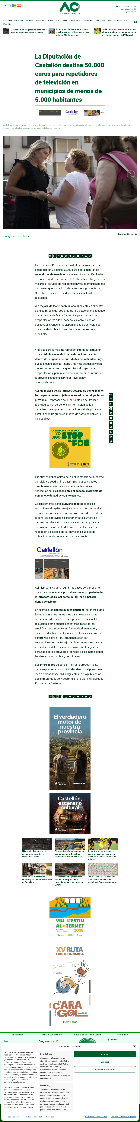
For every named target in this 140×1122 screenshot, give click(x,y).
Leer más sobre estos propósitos (123, 1117)
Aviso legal (50, 1117)
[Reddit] (86, 256)
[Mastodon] (74, 256)
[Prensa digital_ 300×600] (70, 985)
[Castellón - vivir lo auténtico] (70, 115)
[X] (66, 256)
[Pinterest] (90, 256)
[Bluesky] (78, 256)
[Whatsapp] (54, 256)
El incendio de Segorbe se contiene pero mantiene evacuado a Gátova (34, 854)
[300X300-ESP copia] (70, 467)
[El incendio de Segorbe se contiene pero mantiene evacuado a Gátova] (6, 31)
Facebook (114, 1040)
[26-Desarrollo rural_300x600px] (70, 789)
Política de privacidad (34, 1117)
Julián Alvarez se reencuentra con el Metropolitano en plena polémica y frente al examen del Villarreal (119, 32)
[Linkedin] (82, 256)
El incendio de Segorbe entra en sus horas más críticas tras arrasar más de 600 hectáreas (73, 32)
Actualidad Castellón (127, 234)
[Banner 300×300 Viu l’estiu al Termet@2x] (70, 917)
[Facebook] (62, 256)
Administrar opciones (104, 1069)
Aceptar (105, 1054)
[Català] (14, 5)
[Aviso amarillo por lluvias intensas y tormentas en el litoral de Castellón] (37, 869)
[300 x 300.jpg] (52, 578)
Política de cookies (14, 1117)
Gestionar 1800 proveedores (96, 1117)
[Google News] (50, 256)
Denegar (105, 1062)
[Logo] (70, 8)
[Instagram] (58, 256)
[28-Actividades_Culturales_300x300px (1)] (70, 834)
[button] (134, 1046)
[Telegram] (70, 256)
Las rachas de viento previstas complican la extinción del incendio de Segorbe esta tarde (102, 879)
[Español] (19, 5)
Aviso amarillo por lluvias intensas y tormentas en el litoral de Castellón (37, 879)
